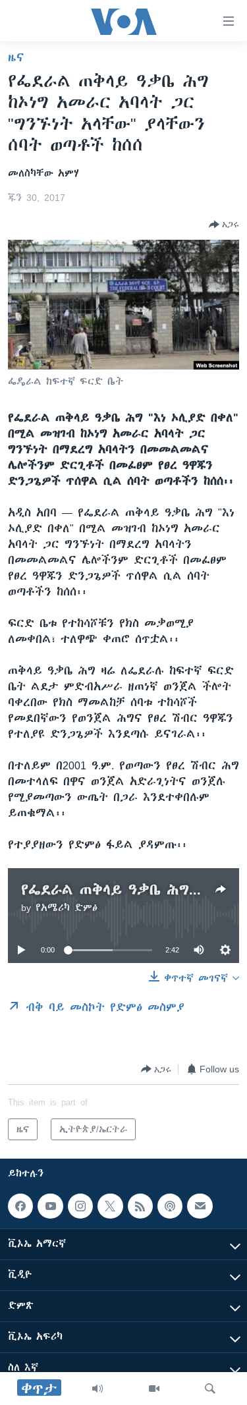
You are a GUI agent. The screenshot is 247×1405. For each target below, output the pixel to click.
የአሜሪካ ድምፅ (66, 908)
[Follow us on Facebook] (20, 1206)
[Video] (154, 1388)
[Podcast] (169, 1206)
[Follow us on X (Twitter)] (110, 1206)
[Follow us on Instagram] (80, 1206)
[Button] (224, 225)
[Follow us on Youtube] (50, 1206)
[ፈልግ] (210, 1388)
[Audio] (97, 1388)
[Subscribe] (199, 1206)
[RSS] (140, 1206)
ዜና (16, 57)
